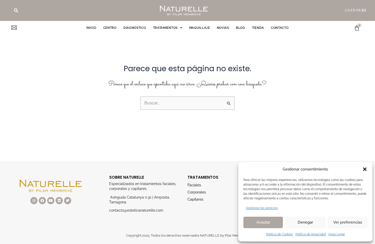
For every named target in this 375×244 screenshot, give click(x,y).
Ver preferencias (347, 222)
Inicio (91, 28)
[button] (364, 169)
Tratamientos (165, 28)
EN (353, 10)
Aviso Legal (336, 234)
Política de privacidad (310, 234)
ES (364, 10)
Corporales (197, 192)
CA (347, 10)
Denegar (305, 222)
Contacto (280, 28)
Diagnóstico (134, 28)
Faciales (194, 185)
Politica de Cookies (279, 234)
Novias (223, 28)
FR (358, 10)
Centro (110, 28)
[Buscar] (16, 10)
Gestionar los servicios (262, 208)
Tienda (258, 28)
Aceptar (263, 222)
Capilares (195, 199)
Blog (240, 28)
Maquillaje (199, 28)
